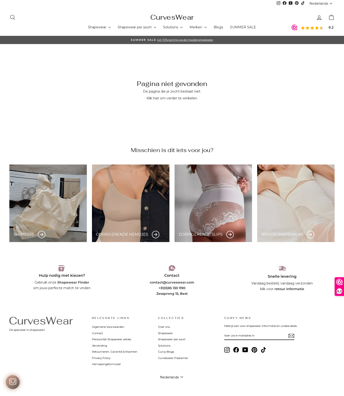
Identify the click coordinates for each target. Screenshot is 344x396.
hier (156, 98)
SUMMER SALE (243, 27)
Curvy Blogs (166, 351)
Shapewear (97, 27)
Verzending (99, 345)
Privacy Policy (101, 358)
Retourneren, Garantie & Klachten (114, 351)
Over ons (164, 327)
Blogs (218, 27)
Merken (196, 27)
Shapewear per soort (135, 27)
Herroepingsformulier (106, 364)
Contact (97, 333)
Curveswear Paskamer (173, 358)
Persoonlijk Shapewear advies (111, 339)
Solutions (171, 27)
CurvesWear (172, 17)
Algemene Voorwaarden (108, 327)
